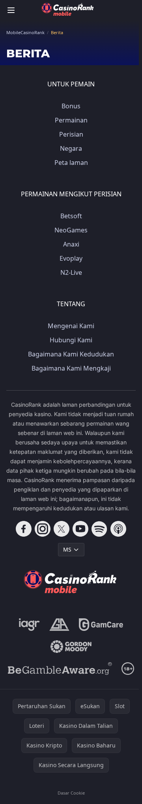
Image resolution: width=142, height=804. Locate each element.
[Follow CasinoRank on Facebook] (24, 529)
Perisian (71, 134)
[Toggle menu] (11, 10)
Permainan (71, 120)
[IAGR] (29, 624)
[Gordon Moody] (71, 646)
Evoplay (71, 258)
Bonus (71, 106)
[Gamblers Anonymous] (59, 624)
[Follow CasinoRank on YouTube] (80, 529)
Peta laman (71, 162)
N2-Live (71, 272)
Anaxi (71, 244)
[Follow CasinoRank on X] (61, 529)
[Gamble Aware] (60, 668)
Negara (71, 148)
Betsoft (71, 216)
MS (67, 549)
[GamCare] (101, 624)
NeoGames (71, 230)
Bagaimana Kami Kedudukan (71, 354)
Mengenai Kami (71, 326)
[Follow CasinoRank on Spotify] (99, 529)
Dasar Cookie (71, 793)
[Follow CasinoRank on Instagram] (42, 529)
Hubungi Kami (71, 340)
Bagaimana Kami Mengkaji (71, 368)
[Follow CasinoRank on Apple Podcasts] (118, 529)
